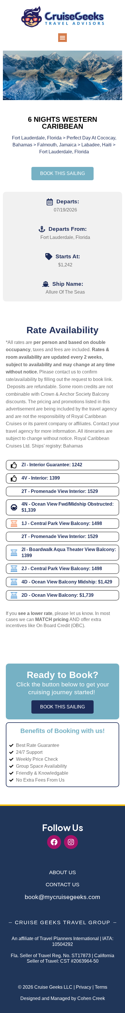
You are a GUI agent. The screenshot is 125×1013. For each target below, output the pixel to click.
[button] (62, 37)
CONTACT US (62, 884)
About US (62, 872)
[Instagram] (71, 842)
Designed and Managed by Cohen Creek (62, 998)
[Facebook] (54, 842)
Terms (101, 987)
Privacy (83, 987)
